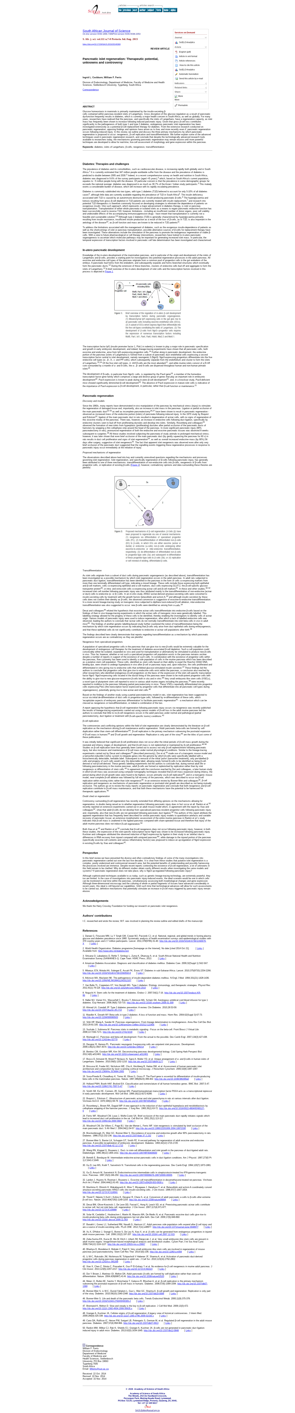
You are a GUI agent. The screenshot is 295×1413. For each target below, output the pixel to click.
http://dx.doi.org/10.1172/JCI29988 (100, 1209)
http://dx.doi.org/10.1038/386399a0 (171, 1079)
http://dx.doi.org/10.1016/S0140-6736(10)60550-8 (107, 973)
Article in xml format (188, 56)
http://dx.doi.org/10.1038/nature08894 (147, 1199)
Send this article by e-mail (191, 78)
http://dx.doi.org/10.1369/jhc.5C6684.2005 (103, 1071)
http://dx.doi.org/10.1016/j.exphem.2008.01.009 (150, 1002)
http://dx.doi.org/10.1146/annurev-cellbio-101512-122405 (126, 1024)
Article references (187, 61)
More (180, 96)
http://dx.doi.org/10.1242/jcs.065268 (100, 1261)
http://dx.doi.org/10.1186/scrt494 (166, 1251)
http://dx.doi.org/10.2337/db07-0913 (140, 1323)
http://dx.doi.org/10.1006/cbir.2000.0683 (102, 1121)
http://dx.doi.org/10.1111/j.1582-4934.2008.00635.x (107, 1308)
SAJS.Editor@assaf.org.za (147, 1410)
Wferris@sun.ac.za (99, 1369)
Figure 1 (109, 271)
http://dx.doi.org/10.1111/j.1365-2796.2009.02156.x (129, 1315)
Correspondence (91, 89)
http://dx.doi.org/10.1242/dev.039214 (126, 1047)
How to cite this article (190, 65)
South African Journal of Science (106, 31)
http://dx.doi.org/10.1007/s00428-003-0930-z (141, 1182)
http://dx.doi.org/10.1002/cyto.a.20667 (126, 1244)
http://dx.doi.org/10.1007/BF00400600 (138, 1153)
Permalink (183, 105)
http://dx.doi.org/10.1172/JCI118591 (100, 1192)
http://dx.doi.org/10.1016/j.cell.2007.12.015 (153, 1234)
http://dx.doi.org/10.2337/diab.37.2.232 (132, 1135)
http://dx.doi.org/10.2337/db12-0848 (161, 1330)
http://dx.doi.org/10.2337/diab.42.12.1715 (103, 1145)
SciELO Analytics (187, 42)
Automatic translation (189, 74)
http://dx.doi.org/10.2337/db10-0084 (146, 1293)
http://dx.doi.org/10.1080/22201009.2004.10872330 (161, 1128)
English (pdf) (185, 52)
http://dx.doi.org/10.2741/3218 (117, 1032)
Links (93, 943)
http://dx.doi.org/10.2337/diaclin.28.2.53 (102, 1010)
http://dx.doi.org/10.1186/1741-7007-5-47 (102, 1086)
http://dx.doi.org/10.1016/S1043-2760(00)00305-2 (107, 1301)
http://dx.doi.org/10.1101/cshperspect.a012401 (125, 1054)
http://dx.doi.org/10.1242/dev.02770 (100, 1039)
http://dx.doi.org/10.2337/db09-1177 (145, 1061)
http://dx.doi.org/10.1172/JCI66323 (135, 1269)
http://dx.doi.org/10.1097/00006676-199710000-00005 (146, 1175)
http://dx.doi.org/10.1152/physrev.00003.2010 (123, 988)
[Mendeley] (176, 96)
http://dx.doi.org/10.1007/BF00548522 (138, 1101)
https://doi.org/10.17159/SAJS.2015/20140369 (102, 44)
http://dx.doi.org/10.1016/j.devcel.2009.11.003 (105, 1219)
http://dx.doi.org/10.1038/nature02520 (145, 1276)
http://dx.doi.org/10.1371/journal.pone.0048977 (175, 1227)
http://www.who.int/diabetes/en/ (113, 951)
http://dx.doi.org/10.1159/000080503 (100, 1017)
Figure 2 (135, 465)
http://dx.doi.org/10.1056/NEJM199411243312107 (107, 980)
